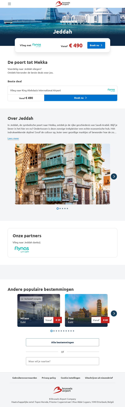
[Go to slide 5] (67, 208)
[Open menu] (9, 4)
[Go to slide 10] (73, 331)
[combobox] (62, 361)
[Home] (62, 4)
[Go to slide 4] (65, 208)
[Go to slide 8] (68, 331)
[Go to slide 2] (60, 208)
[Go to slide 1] (57, 208)
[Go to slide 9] (71, 331)
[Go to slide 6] (63, 331)
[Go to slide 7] (66, 331)
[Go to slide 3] (62, 208)
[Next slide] (114, 176)
